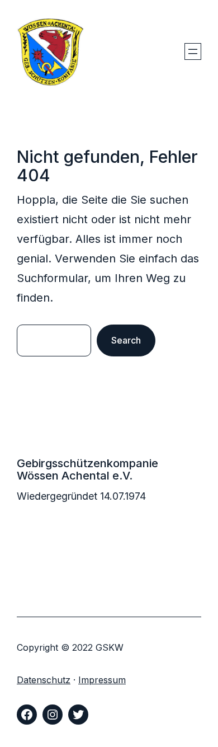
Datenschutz (43, 679)
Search (126, 340)
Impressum (102, 679)
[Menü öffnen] (192, 51)
